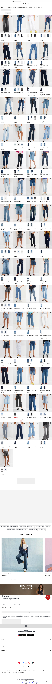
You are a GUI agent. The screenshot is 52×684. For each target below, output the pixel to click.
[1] (4, 59)
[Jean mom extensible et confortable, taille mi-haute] (32, 106)
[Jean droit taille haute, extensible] (32, 51)
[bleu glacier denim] (41, 118)
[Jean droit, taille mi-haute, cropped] (6, 160)
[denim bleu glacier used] (2, 145)
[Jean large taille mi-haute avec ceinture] (6, 133)
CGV (2, 670)
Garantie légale (21, 672)
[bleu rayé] (2, 443)
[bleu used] (15, 118)
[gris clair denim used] (15, 414)
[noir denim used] (2, 36)
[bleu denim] (9, 252)
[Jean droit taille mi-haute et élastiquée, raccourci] (45, 133)
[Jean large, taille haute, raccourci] (19, 403)
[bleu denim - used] (44, 145)
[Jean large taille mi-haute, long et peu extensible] (6, 213)
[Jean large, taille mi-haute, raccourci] (32, 321)
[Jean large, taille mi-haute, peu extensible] (19, 431)
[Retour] (2, 4)
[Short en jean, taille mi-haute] (6, 294)
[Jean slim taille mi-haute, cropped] (45, 213)
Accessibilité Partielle (9, 670)
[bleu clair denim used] (9, 63)
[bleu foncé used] (48, 36)
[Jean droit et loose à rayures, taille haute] (6, 431)
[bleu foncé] (22, 36)
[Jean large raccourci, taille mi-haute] (19, 294)
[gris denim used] (22, 89)
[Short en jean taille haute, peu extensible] (19, 240)
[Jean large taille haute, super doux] (45, 78)
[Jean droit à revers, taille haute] (45, 349)
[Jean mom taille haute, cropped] (6, 187)
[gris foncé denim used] (5, 89)
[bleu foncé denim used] (18, 63)
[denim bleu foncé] (44, 387)
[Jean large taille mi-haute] (19, 78)
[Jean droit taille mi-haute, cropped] (32, 349)
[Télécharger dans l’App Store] (30, 635)
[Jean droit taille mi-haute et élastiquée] (19, 160)
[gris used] (18, 36)
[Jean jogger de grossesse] (32, 294)
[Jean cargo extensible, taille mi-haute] (45, 106)
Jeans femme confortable (33, 529)
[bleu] (15, 36)
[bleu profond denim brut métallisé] (15, 279)
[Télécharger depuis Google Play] (22, 635)
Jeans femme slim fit (42, 529)
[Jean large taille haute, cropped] (19, 349)
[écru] (5, 198)
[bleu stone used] (41, 387)
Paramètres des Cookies (31, 670)
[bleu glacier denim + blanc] (41, 332)
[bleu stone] (31, 171)
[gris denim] (9, 36)
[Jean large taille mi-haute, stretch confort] (32, 133)
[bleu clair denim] (15, 305)
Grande (14, 7)
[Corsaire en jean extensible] (19, 321)
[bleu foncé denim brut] (2, 63)
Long (34, 7)
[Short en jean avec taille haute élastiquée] (32, 267)
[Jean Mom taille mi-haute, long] (32, 24)
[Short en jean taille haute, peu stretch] (6, 321)
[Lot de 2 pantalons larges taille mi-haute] (45, 321)
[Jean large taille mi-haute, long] (6, 78)
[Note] (50, 10)
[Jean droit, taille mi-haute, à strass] (19, 267)
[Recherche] (50, 4)
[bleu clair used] (2, 118)
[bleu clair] (15, 332)
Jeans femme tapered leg (11, 529)
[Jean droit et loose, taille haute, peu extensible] (32, 213)
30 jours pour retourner (16, 1)
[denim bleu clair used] (31, 198)
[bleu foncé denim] (5, 63)
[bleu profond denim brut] (2, 89)
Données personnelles (20, 670)
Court (30, 7)
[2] (5, 59)
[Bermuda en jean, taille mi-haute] (32, 187)
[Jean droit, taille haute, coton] (45, 267)
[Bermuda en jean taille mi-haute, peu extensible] (19, 213)
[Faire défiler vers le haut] (26, 626)
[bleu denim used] (5, 36)
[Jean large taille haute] (6, 24)
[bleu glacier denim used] (15, 145)
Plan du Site (4, 672)
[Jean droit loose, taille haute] (45, 431)
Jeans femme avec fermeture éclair (22, 529)
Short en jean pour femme (23, 7)
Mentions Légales (41, 670)
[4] (8, 59)
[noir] (31, 36)
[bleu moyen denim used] (15, 89)
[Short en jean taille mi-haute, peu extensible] (19, 133)
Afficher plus (4, 575)
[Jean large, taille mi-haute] (6, 376)
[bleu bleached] (28, 171)
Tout (2, 7)
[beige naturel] (44, 198)
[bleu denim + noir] (28, 89)
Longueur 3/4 (39, 7)
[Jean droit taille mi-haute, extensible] (19, 24)
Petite (5, 7)
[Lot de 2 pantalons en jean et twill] (32, 78)
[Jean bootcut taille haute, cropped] (45, 187)
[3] (7, 59)
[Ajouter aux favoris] (12, 16)
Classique (10, 7)
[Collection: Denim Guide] (22, 555)
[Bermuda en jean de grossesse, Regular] (32, 376)
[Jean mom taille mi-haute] (19, 106)
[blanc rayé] (15, 361)
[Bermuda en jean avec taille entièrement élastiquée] (32, 160)
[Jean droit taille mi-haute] (45, 240)
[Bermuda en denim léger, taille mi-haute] (6, 403)
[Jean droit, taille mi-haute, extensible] (6, 240)
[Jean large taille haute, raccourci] (6, 267)
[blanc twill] (22, 63)
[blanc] (28, 36)
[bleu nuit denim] (28, 145)
